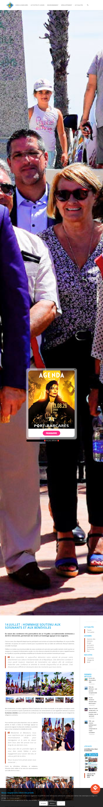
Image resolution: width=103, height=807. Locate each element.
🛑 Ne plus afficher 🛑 (51, 441)
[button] (95, 789)
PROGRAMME (51, 433)
